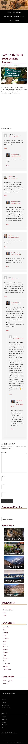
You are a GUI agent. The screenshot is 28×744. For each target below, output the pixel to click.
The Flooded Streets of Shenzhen (14, 553)
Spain (4, 661)
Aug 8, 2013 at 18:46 (15, 203)
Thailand (5, 666)
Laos (4, 607)
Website (3, 492)
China (4, 612)
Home (3, 697)
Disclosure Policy (6, 708)
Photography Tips (8, 681)
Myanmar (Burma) (8, 610)
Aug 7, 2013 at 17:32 (13, 136)
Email (3, 484)
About (3, 699)
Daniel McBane (14, 154)
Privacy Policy (5, 705)
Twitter (4, 716)
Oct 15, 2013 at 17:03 (18, 338)
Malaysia (5, 647)
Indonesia (5, 638)
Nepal (4, 655)
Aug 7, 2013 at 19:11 (15, 156)
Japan (4, 615)
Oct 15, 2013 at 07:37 (13, 279)
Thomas (10, 176)
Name (3, 476)
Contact (4, 702)
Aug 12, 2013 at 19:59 (16, 254)
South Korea (6, 663)
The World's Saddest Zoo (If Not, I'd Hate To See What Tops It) (14, 539)
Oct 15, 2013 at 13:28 (16, 304)
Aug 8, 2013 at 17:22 (13, 178)
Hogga (10, 235)
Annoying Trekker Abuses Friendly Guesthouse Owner (14, 567)
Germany (5, 632)
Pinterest (4, 725)
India (4, 635)
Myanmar (5, 652)
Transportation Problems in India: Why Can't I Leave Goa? (14, 580)
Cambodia (6, 627)
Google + (4, 722)
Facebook (4, 719)
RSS (3, 727)
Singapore (6, 658)
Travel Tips (6, 683)
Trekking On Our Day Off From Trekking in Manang (14, 594)
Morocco (5, 649)
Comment (4, 452)
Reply (5, 148)
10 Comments (16, 65)
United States (7, 669)
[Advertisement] (14, 39)
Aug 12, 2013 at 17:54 (13, 237)
